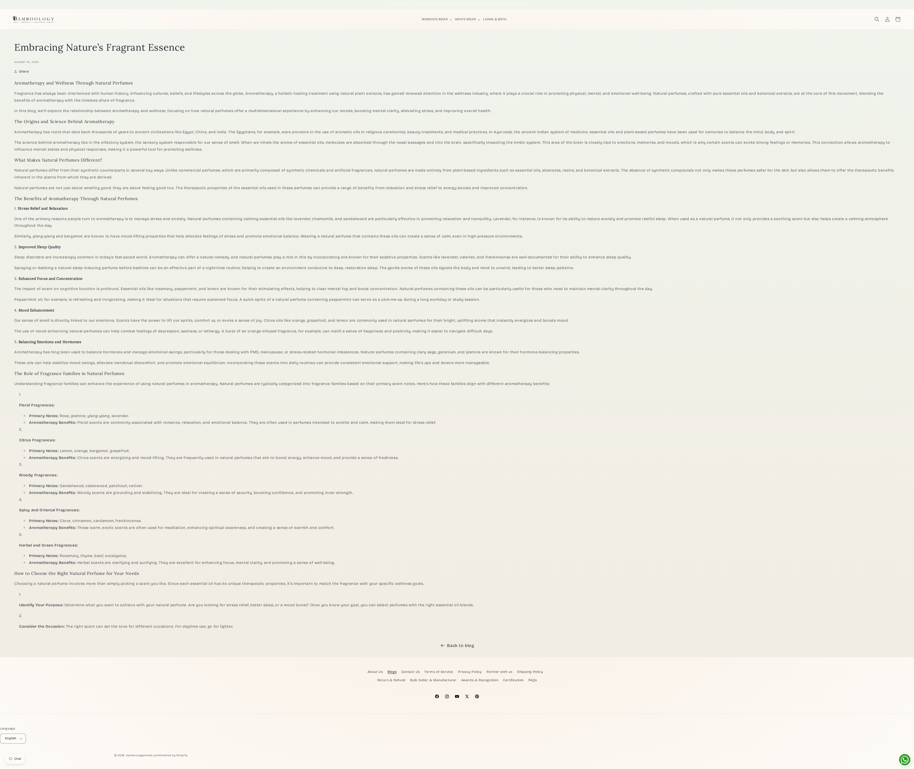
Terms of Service (438, 672)
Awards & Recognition (479, 680)
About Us (375, 672)
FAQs (532, 680)
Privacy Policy (470, 672)
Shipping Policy (530, 672)
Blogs (392, 672)
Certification (513, 680)
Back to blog (460, 645)
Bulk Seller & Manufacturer (433, 680)
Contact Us (410, 672)
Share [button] (24, 71)
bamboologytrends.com (142, 755)
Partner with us (499, 672)
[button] (437, 19)
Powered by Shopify (173, 755)
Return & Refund (391, 680)
